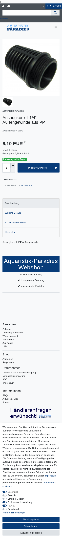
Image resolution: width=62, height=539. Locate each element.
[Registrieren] (9, 6)
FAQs (5, 395)
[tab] (31, 203)
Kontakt (6, 402)
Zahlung (6, 329)
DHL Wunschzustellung (20, 502)
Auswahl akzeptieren (31, 532)
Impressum (8, 382)
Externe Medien (16, 498)
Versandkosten (27, 185)
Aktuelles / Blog (10, 398)
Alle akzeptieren (31, 519)
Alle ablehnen (31, 526)
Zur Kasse (7, 343)
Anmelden (7, 359)
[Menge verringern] (12, 170)
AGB (4, 379)
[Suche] (55, 13)
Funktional (13, 509)
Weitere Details (13, 212)
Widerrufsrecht (10, 336)
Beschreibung (12, 203)
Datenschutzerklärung (13, 376)
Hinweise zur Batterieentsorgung (19, 372)
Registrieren (8, 362)
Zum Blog (4, 18)
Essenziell (13, 492)
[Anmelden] (3, 6)
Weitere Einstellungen (13, 512)
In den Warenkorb (37, 167)
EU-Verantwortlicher (15, 222)
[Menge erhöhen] (12, 165)
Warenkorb (8, 339)
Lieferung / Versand (12, 332)
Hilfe (4, 346)
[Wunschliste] (43, 6)
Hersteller (10, 232)
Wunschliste (11, 179)
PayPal (11, 505)
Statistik (12, 495)
